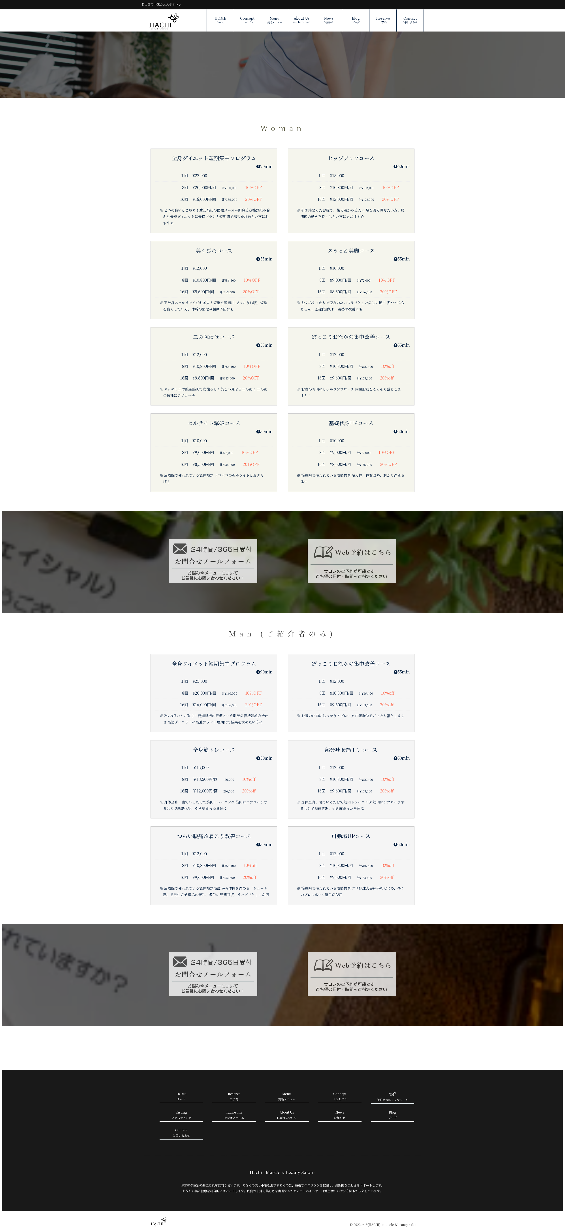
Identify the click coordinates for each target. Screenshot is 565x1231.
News (328, 20)
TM (392, 1096)
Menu (274, 20)
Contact (410, 20)
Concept (247, 20)
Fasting (181, 1115)
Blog (356, 20)
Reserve (383, 20)
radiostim (234, 1115)
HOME (220, 20)
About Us (301, 20)
